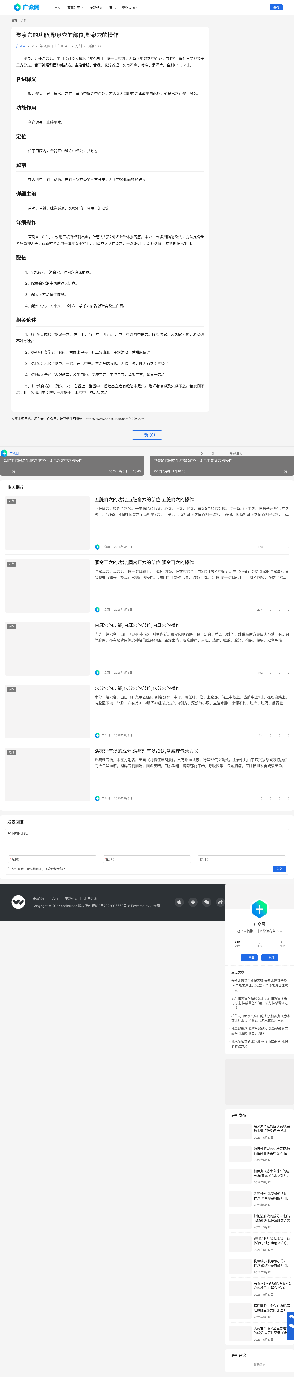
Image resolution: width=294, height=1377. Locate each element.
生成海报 (236, 453)
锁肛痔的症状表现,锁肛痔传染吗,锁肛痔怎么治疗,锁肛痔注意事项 (272, 1242)
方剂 (78, 46)
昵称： (15, 859)
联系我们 (39, 898)
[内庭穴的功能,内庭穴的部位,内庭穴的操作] (47, 649)
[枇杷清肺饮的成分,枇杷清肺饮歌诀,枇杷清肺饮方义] (240, 1221)
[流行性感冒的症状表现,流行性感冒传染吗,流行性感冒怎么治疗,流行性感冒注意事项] (240, 1154)
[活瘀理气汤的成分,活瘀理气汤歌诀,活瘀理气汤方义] (47, 774)
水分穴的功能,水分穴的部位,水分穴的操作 (137, 688)
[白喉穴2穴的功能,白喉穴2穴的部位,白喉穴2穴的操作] (240, 1289)
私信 (271, 957)
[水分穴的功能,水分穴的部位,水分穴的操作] (47, 711)
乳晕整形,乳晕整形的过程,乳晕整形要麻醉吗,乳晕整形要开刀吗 (271, 1198)
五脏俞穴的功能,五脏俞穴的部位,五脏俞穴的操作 (144, 499)
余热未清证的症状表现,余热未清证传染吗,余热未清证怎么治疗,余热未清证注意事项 (259, 985)
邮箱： (110, 859)
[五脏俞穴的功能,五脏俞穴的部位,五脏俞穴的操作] (47, 523)
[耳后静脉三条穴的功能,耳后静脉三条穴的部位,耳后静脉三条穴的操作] (240, 1311)
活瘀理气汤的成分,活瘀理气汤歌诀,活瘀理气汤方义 (146, 751)
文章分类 (73, 7)
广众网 (21, 46)
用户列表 (90, 898)
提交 (279, 868)
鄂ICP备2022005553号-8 (111, 906)
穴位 (55, 898)
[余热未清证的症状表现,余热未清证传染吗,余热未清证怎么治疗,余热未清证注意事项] (240, 1131)
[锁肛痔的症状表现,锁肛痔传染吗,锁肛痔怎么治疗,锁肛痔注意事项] (240, 1244)
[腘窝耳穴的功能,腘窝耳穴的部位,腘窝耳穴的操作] (47, 586)
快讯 (112, 7)
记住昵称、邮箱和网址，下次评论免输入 (38, 869)
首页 (57, 7)
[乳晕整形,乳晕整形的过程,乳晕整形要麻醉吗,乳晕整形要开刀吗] (240, 1199)
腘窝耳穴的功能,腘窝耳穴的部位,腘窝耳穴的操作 (144, 562)
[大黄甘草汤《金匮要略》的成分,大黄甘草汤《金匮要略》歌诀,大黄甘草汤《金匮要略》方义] (240, 1333)
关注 (251, 957)
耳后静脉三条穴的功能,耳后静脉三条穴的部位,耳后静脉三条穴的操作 (272, 1310)
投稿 (276, 7)
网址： (205, 859)
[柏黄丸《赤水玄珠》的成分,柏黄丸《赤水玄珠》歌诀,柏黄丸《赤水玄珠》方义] (240, 1176)
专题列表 (96, 7)
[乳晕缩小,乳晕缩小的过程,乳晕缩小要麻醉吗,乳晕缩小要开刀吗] (240, 1266)
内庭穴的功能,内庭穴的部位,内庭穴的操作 (137, 625)
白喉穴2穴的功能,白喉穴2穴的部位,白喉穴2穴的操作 (272, 1287)
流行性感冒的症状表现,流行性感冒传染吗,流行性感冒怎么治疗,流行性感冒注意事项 (259, 1002)
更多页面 (128, 7)
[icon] (179, 902)
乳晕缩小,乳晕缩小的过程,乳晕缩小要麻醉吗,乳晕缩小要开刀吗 (271, 1265)
